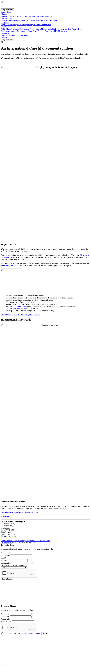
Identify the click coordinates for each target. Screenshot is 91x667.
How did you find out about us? (13, 565)
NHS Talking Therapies (10, 29)
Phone (3, 560)
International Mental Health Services (31, 31)
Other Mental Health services (56, 31)
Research (14, 35)
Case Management (8, 20)
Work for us (21, 16)
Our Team (13, 16)
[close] (2, 604)
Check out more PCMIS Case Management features (20, 315)
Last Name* (5, 555)
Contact (4, 37)
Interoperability (28, 25)
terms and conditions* (33, 633)
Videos (26, 35)
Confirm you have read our (22, 633)
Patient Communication (42, 25)
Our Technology (7, 18)
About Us (5, 16)
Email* (3, 558)
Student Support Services (62, 29)
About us (4, 14)
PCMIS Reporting (50, 20)
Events (21, 35)
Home (9, 12)
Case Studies (6, 35)
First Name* (5, 553)
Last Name (5, 617)
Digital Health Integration (15, 308)
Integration (5, 23)
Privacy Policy (6, 543)
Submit (44, 633)
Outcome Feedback (36, 20)
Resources (5, 33)
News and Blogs (32, 16)
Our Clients (5, 27)
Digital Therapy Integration (11, 25)
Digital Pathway (20, 306)
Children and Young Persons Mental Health (35, 29)
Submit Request (7, 579)
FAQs (52, 16)
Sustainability (44, 16)
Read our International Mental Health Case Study (19, 512)
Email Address (6, 622)
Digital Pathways (22, 20)
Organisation (6, 563)
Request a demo (7, 10)
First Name (5, 614)
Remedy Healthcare (11, 266)
